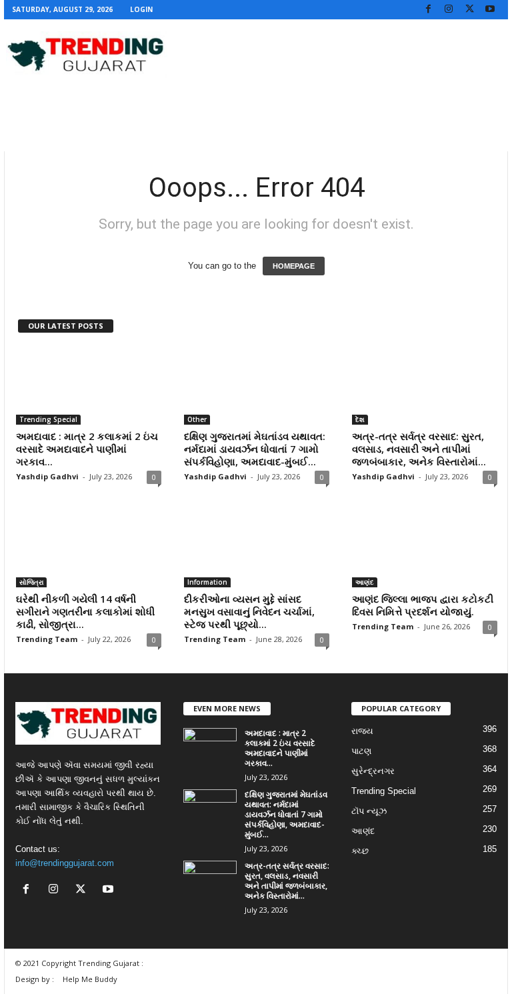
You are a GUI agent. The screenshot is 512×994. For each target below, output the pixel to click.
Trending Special (48, 419)
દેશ (360, 419)
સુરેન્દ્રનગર (373, 771)
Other (197, 419)
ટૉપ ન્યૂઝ (369, 811)
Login (141, 9)
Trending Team (46, 639)
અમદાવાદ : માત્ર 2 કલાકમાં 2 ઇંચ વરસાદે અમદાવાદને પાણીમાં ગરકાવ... (87, 448)
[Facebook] (428, 9)
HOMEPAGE (294, 266)
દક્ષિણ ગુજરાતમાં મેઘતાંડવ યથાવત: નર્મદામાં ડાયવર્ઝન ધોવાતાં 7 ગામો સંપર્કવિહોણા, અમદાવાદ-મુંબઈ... (254, 448)
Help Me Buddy (90, 979)
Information (207, 582)
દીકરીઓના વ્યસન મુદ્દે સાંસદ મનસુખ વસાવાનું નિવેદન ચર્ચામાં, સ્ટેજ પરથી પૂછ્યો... (249, 611)
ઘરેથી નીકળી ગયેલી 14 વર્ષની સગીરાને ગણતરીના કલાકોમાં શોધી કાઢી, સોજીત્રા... (85, 611)
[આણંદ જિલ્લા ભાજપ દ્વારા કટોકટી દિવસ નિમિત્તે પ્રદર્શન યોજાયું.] (424, 548)
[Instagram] (449, 9)
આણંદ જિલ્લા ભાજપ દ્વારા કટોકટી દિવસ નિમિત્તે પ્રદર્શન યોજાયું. (422, 605)
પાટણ (361, 751)
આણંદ (364, 582)
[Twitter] (469, 9)
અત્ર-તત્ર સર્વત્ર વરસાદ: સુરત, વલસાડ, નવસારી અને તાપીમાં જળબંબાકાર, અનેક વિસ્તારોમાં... (419, 448)
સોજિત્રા (31, 582)
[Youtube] (490, 9)
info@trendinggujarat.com (64, 863)
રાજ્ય (362, 731)
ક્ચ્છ (360, 851)
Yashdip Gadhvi (47, 476)
